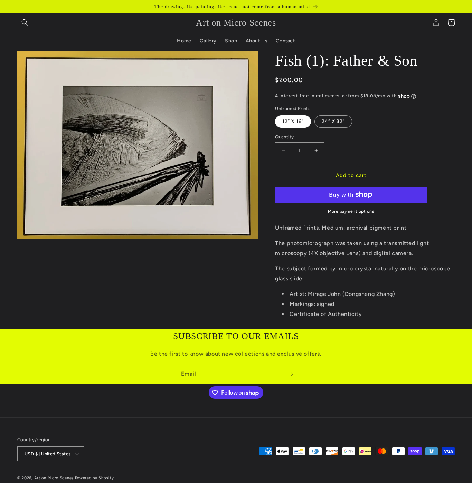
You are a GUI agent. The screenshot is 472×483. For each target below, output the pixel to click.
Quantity (284, 136)
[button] (24, 22)
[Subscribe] (290, 374)
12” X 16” (293, 121)
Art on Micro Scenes (54, 478)
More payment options (351, 211)
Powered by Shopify (94, 478)
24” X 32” (333, 121)
